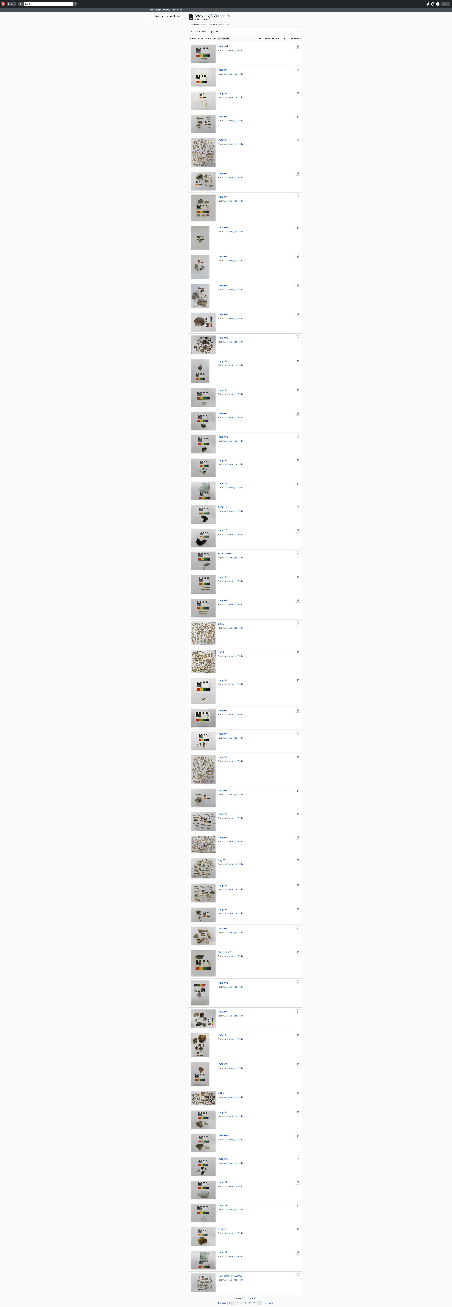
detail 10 (222, 506)
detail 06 (222, 1229)
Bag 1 (221, 652)
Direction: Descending (291, 38)
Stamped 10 (224, 46)
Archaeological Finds (233, 50)
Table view (224, 38)
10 (254, 1303)
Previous (222, 1303)
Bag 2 (221, 623)
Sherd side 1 (224, 952)
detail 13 (222, 530)
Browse (11, 4)
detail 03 (222, 1205)
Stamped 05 (224, 553)
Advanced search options (204, 31)
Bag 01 (221, 860)
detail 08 (222, 483)
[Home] (4, 4)
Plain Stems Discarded (230, 1275)
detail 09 (222, 1252)
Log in (445, 4)
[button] (427, 4)
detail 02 (222, 1182)
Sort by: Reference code (268, 38)
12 (264, 1303)
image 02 (223, 227)
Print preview (197, 38)
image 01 (223, 69)
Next (270, 1303)
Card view (212, 38)
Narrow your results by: (168, 16)
